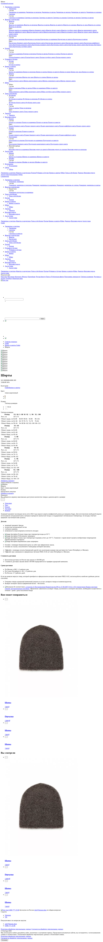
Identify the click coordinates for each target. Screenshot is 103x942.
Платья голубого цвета (48, 57)
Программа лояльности (72, 277)
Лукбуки (9, 278)
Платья (7, 48)
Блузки (11, 61)
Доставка (8, 509)
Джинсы (8, 113)
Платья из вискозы (29, 54)
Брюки (11, 68)
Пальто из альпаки (15, 122)
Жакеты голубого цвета (69, 30)
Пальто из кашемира (29, 122)
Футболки (12, 95)
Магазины (10, 277)
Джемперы (12, 9)
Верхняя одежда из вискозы (77, 149)
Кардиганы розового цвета (41, 45)
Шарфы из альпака (15, 162)
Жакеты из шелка (44, 25)
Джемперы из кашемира (17, 12)
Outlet (3, 223)
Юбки (7, 83)
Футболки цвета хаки (32, 102)
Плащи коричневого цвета (50, 135)
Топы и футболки (11, 93)
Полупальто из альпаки (17, 140)
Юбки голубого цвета (48, 92)
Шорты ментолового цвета (33, 81)
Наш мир (4, 277)
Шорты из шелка (52, 77)
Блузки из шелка (14, 65)
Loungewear (5, 176)
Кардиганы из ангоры (32, 39)
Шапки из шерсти (43, 157)
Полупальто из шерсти (50, 140)
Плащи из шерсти (28, 131)
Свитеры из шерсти (46, 18)
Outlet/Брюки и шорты (12, 387)
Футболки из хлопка (45, 99)
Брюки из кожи (65, 72)
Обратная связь (17, 278)
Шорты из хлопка (40, 77)
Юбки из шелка (26, 88)
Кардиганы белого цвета (36, 43)
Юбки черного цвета (63, 92)
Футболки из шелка (16, 99)
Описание (8, 503)
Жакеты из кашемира (16, 25)
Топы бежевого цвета (16, 111)
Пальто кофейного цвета (67, 126)
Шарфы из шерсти (41, 162)
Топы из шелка (14, 108)
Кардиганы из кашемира (49, 39)
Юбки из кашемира (39, 88)
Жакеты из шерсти (56, 25)
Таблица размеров (87, 277)
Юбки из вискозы (15, 88)
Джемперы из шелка (49, 12)
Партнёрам (31, 277)
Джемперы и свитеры (12, 7)
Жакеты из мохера (15, 27)
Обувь (7, 167)
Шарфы (11, 158)
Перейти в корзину (7, 493)
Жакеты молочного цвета (52, 32)
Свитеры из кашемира (17, 18)
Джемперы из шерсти (78, 12)
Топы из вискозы (25, 108)
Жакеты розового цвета (69, 32)
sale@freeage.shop (11, 924)
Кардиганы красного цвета (22, 45)
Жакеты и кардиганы (12, 19)
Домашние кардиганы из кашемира (21, 192)
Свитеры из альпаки (60, 18)
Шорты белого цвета (16, 81)
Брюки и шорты (10, 66)
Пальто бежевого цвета (17, 126)
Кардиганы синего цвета (59, 45)
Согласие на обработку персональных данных (47, 929)
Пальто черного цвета (33, 126)
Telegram (8, 915)
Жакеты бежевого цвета (37, 30)
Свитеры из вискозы (32, 18)
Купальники (9, 164)
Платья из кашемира (16, 54)
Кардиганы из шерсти (65, 39)
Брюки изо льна (76, 72)
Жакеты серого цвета (85, 32)
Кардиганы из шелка (80, 39)
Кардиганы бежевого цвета (18, 43)
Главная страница (11, 342)
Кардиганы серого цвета (77, 45)
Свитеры (12, 14)
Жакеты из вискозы (31, 25)
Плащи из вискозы (15, 131)
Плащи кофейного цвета (67, 135)
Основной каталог (7, 3)
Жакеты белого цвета (53, 30)
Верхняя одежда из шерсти (38, 149)
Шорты (11, 74)
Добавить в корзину (7, 481)
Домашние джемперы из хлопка (68, 185)
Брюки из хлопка (88, 72)
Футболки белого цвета (17, 102)
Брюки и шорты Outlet (12, 345)
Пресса (48, 277)
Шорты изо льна (28, 77)
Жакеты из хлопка (94, 25)
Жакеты (11, 21)
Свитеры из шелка (87, 18)
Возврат (7, 510)
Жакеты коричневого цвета (87, 30)
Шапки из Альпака (15, 157)
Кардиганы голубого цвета (22, 46)
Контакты (18, 277)
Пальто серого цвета (83, 126)
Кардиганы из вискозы (17, 39)
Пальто (11, 119)
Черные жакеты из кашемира (19, 30)
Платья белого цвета (32, 57)
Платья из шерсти (67, 54)
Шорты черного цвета (68, 81)
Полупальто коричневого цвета (39, 144)
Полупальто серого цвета (59, 144)
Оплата (7, 507)
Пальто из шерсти (54, 122)
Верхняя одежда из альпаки (58, 149)
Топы (11, 104)
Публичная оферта (57, 277)
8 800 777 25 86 (14, 910)
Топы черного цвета (31, 111)
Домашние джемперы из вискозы (20, 185)
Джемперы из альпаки (93, 12)
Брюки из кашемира (16, 72)
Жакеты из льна (82, 25)
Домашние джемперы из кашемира (44, 185)
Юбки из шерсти (52, 88)
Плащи (11, 128)
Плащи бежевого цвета (32, 135)
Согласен (4, 940)
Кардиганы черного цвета (75, 43)
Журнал (24, 277)
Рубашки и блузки (11, 59)
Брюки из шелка (42, 72)
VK (6, 917)
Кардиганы (13, 36)
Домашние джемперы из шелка (89, 185)
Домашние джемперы (16, 181)
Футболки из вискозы (30, 99)
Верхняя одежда (10, 117)
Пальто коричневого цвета (50, 126)
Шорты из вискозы (15, 77)
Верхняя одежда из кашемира (19, 149)
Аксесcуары (9, 151)
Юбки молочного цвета (32, 92)
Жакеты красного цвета (35, 32)
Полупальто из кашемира (34, 140)
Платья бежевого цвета (17, 57)
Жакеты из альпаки (70, 25)
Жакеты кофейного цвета (18, 32)
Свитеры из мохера (74, 18)
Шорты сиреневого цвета (51, 81)
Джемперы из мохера (63, 12)
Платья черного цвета (63, 57)
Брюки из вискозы (29, 72)
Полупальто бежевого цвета (18, 144)
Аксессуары (9, 216)
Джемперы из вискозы (34, 12)
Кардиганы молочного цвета (55, 43)
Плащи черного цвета (16, 135)
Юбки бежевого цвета (16, 92)
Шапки (11, 153)
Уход (6, 505)
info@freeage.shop (40, 910)
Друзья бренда (41, 277)
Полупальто (13, 137)
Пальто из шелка (42, 122)
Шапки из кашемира (29, 157)
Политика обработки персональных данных (16, 929)
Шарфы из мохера (28, 162)
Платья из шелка (42, 54)
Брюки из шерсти (54, 72)
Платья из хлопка (54, 54)
